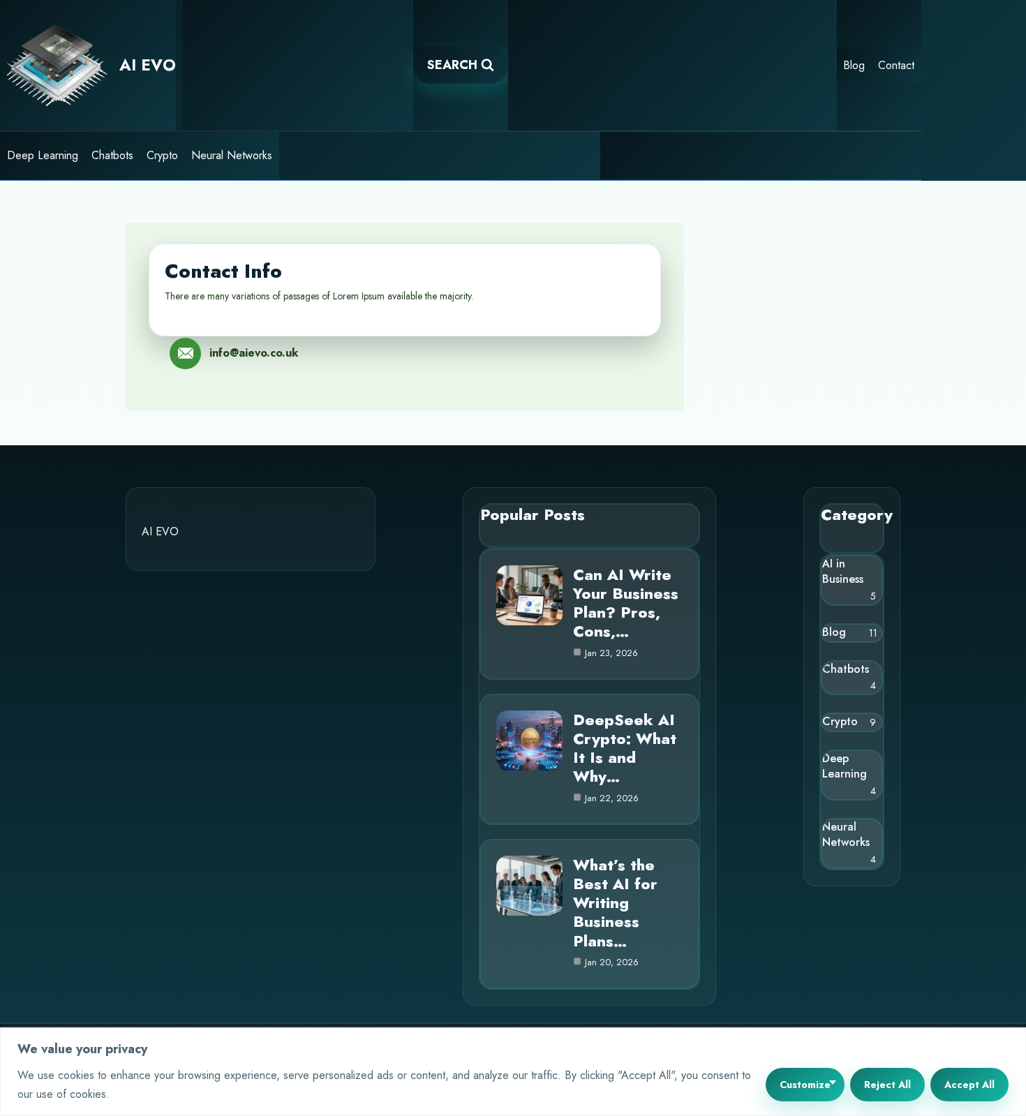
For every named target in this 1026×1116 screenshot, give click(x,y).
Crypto (162, 155)
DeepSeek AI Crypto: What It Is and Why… (624, 748)
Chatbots (112, 155)
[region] (513, 1071)
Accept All (969, 1085)
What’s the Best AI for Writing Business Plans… (615, 903)
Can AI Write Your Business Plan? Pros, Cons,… (625, 603)
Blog (854, 65)
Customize (805, 1085)
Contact (896, 65)
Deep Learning (42, 155)
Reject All (887, 1085)
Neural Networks (231, 155)
